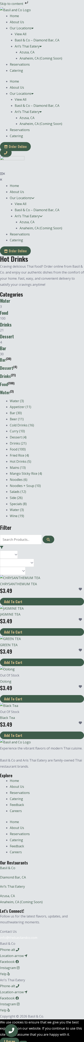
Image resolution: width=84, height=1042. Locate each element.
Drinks (6, 324)
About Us (17, 22)
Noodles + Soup (25, 485)
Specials (18, 504)
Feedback (17, 804)
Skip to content (12, 3)
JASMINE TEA (10, 614)
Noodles (18, 479)
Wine (17, 516)
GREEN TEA (9, 645)
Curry (17, 431)
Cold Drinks (22, 425)
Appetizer (20, 407)
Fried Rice (19, 455)
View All (20, 34)
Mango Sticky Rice (26, 473)
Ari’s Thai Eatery (27, 46)
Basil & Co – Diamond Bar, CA (37, 40)
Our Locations (20, 28)
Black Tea (7, 717)
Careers (16, 811)
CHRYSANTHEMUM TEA (18, 584)
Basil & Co (7, 868)
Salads (18, 491)
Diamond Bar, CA (13, 877)
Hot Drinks (20, 461)
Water (5, 300)
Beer (17, 419)
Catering (16, 70)
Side (16, 498)
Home (14, 16)
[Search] (48, 539)
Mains (18, 467)
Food (4, 312)
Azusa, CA (27, 52)
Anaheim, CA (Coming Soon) (41, 58)
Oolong (5, 681)
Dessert (7, 336)
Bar (3, 348)
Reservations (20, 64)
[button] (42, 174)
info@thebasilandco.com (18, 937)
